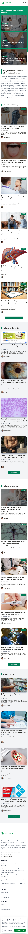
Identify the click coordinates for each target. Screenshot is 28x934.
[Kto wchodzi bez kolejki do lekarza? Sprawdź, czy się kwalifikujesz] (14, 566)
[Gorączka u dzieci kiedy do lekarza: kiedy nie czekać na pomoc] (14, 601)
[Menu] (23, 2)
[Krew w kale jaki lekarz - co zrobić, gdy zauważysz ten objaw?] (14, 116)
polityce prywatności (6, 927)
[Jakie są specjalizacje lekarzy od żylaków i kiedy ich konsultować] (14, 636)
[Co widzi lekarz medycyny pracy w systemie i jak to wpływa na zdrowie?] (14, 290)
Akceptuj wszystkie (20, 930)
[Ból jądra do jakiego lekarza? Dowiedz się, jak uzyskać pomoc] (14, 40)
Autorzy (3, 889)
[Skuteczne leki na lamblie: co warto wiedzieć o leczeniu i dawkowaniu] (14, 756)
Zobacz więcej (14, 472)
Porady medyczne (5, 909)
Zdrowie (3, 904)
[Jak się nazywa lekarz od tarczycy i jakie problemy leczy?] (14, 185)
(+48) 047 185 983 (7, 854)
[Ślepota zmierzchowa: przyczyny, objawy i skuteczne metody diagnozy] (14, 370)
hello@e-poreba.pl (7, 856)
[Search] (25, 2)
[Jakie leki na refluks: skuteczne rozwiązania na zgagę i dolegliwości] (14, 790)
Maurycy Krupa (7, 356)
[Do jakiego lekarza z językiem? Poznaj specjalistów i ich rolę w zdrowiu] (14, 150)
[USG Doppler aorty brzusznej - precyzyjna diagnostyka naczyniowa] (14, 23)
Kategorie (4, 901)
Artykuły (4, 860)
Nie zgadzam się (8, 930)
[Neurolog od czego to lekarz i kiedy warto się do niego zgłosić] (14, 531)
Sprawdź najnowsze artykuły (14, 317)
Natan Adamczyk (7, 430)
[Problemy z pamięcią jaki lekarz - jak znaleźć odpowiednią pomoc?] (14, 497)
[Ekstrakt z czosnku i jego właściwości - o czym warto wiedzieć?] (14, 337)
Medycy (3, 907)
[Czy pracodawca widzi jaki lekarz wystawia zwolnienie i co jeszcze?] (14, 220)
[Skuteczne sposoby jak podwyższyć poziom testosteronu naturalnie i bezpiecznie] (14, 444)
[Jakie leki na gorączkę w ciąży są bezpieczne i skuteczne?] (14, 685)
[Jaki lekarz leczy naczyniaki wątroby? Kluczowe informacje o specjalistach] (14, 255)
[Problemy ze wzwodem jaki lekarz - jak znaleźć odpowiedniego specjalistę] (14, 57)
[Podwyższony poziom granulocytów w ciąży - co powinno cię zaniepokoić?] (14, 407)
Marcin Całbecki (7, 466)
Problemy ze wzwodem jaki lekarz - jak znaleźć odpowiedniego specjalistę (13, 60)
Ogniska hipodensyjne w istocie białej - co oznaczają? (13, 868)
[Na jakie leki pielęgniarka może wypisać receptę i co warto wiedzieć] (14, 719)
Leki (2, 912)
